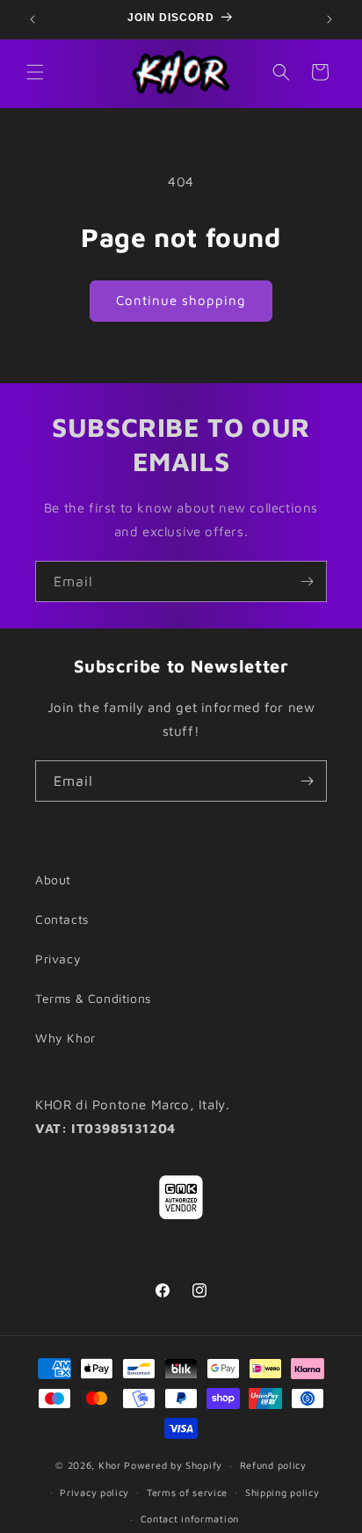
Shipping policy (282, 1492)
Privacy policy (94, 1492)
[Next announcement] (329, 19)
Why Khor (65, 1037)
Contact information (190, 1518)
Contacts (62, 919)
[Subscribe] (306, 581)
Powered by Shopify (173, 1465)
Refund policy (273, 1465)
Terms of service (187, 1492)
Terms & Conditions (93, 998)
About (53, 879)
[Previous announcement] (32, 19)
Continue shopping (181, 300)
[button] (35, 72)
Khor (109, 1465)
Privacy (58, 958)
